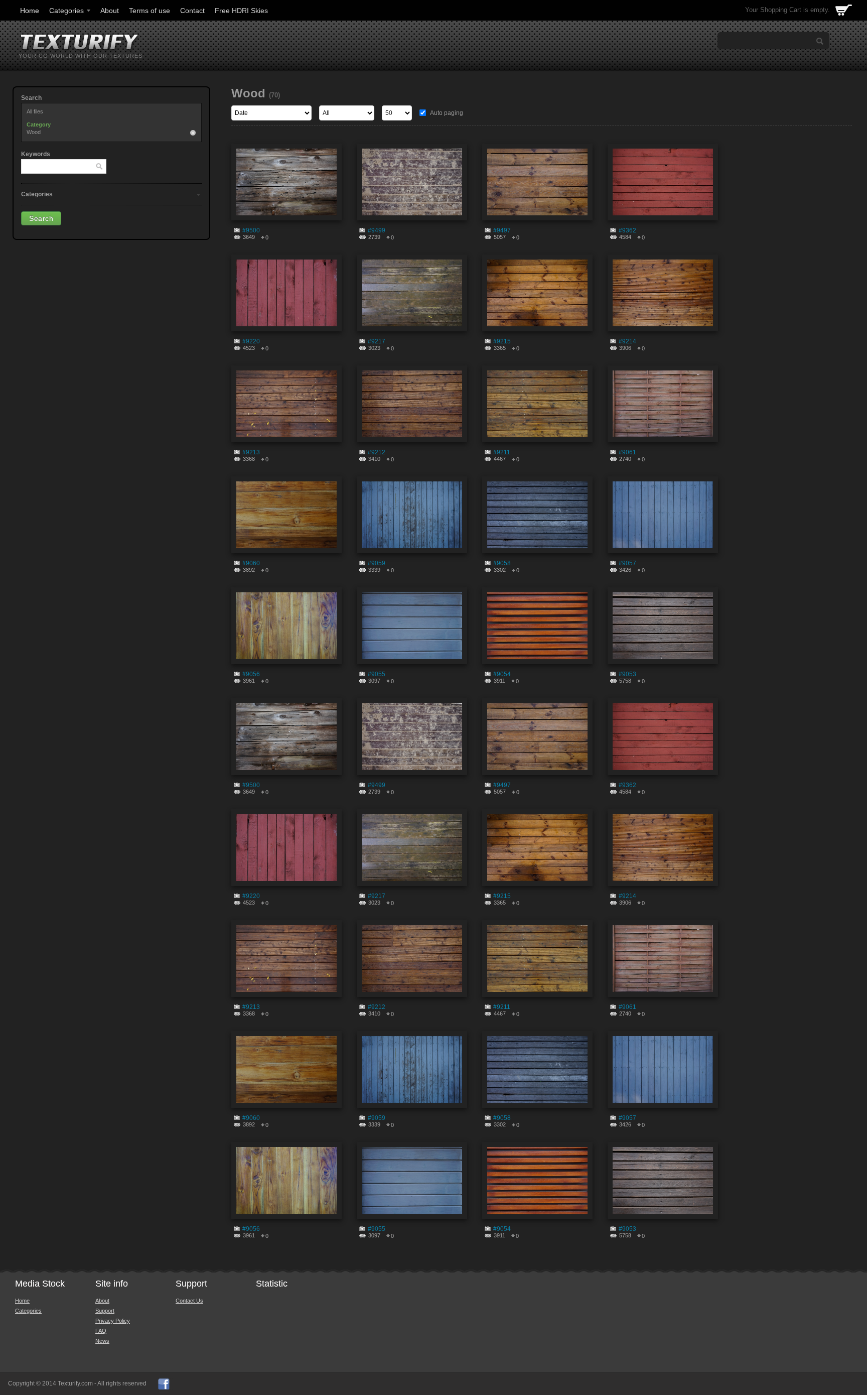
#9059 (376, 563)
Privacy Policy (112, 1321)
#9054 (502, 674)
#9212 (376, 452)
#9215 (502, 341)
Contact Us (189, 1301)
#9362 (627, 230)
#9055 (376, 674)
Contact (192, 11)
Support (104, 1311)
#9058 (502, 563)
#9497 (502, 230)
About (109, 11)
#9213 (251, 452)
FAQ (100, 1331)
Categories (66, 11)
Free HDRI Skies (241, 11)
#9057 (627, 563)
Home (29, 11)
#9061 (627, 452)
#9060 (251, 563)
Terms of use (149, 11)
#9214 (627, 341)
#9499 (376, 230)
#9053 (627, 674)
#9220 (251, 341)
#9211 (501, 452)
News (102, 1341)
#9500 (251, 230)
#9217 (376, 341)
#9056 (251, 674)
